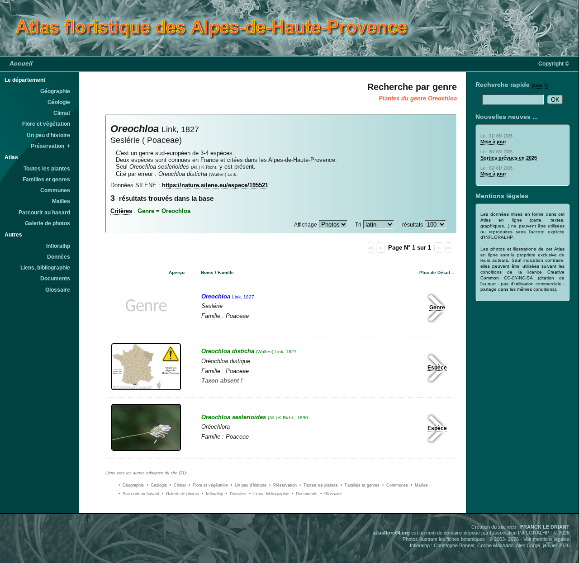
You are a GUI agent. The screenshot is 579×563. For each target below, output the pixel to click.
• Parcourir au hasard (139, 494)
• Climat (178, 485)
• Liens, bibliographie (269, 494)
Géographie (55, 91)
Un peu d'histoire (48, 135)
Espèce (437, 367)
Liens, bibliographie (45, 267)
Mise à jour (493, 141)
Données (58, 257)
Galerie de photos (47, 223)
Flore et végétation (46, 124)
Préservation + (50, 146)
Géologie (58, 102)
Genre (437, 307)
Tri (358, 224)
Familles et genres (46, 179)
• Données (236, 494)
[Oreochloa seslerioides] (146, 452)
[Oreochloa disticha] (146, 391)
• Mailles (419, 485)
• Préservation (283, 485)
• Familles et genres (360, 485)
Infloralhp (58, 246)
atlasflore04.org (391, 532)
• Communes (395, 485)
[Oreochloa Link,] (147, 330)
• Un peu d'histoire (248, 485)
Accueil (21, 63)
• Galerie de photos (180, 494)
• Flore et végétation (208, 485)
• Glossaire (331, 494)
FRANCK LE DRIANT (545, 527)
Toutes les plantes (47, 168)
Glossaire (57, 290)
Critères (121, 211)
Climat (61, 113)
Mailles (61, 201)
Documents (55, 278)
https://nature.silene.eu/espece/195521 (215, 185)
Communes (55, 190)
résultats (412, 224)
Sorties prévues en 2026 (508, 158)
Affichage (305, 224)
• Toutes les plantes (318, 485)
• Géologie (157, 485)
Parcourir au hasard (44, 212)
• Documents (305, 494)
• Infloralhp (212, 494)
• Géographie (131, 485)
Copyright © (553, 63)
